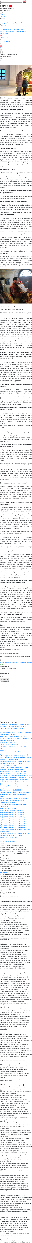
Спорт (22, 29)
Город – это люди (13, 29)
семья (2, 662)
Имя (1, 676)
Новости (3, 17)
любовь (14, 662)
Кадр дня (3, 23)
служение (20, 662)
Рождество (28, 662)
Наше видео (11, 23)
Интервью (3, 29)
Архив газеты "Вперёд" (8, 841)
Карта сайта (4, 872)
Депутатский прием (19, 31)
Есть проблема (20, 23)
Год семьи (8, 662)
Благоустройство (6, 31)
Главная (2, 15)
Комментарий (5, 673)
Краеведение (4, 33)
